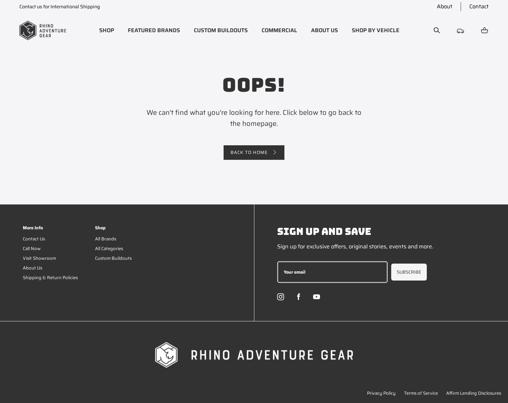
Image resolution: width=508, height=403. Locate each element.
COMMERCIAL (279, 30)
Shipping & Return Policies (50, 277)
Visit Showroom (39, 258)
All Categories (109, 248)
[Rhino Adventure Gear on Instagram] (280, 296)
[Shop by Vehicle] (461, 30)
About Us (32, 268)
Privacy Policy (381, 393)
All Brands (105, 238)
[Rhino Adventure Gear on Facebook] (298, 296)
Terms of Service (421, 393)
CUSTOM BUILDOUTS (221, 30)
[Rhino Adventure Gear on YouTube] (316, 296)
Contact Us (34, 238)
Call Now (32, 248)
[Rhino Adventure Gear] (42, 30)
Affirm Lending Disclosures (473, 393)
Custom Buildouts (113, 258)
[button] (106, 30)
